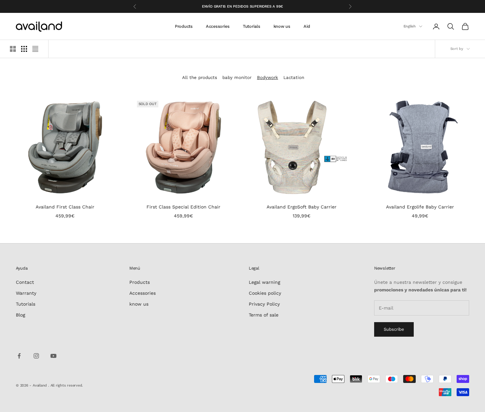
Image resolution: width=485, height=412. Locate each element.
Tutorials (251, 26)
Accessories (218, 26)
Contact (25, 282)
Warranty (26, 293)
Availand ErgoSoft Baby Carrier (302, 206)
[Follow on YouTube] (53, 356)
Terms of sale (263, 315)
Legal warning (264, 282)
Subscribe (394, 329)
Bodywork (267, 77)
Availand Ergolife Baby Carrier (420, 206)
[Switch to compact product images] (35, 49)
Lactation (293, 77)
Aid (307, 26)
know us (282, 26)
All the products (199, 77)
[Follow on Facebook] (19, 356)
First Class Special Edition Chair (183, 206)
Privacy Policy (264, 304)
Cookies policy (265, 293)
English (410, 26)
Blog (20, 315)
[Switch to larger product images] (13, 49)
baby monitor (236, 77)
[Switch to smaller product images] (24, 49)
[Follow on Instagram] (36, 356)
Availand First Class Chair (65, 206)
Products (184, 26)
